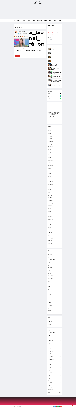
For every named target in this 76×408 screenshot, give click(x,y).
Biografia (50, 345)
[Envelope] (61, 406)
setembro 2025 (50, 146)
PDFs (34, 20)
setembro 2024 (50, 165)
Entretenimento (50, 275)
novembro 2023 (50, 181)
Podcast (49, 302)
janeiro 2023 (50, 197)
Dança (49, 270)
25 (52, 35)
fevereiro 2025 (50, 157)
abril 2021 (49, 230)
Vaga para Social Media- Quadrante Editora (56, 77)
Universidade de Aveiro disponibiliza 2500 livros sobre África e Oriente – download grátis (54, 107)
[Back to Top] (72, 405)
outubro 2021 (50, 221)
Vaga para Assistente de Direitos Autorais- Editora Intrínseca (55, 50)
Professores (50, 96)
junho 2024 (49, 170)
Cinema (49, 262)
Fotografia (49, 281)
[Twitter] (55, 406)
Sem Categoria (50, 389)
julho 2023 (49, 187)
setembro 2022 (50, 203)
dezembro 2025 (50, 141)
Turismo (24, 20)
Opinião (49, 292)
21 (57, 34)
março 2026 (50, 136)
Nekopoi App (50, 112)
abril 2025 (49, 154)
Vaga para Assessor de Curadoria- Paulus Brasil (56, 73)
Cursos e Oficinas (54, 63)
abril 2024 (49, 173)
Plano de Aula (39, 20)
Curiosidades (50, 267)
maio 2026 (49, 133)
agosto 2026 (50, 128)
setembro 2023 (50, 184)
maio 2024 (49, 171)
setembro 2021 (50, 222)
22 (59, 34)
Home (14, 20)
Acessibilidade (51, 338)
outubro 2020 (50, 240)
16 (48, 34)
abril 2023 (49, 192)
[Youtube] (56, 406)
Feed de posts (50, 321)
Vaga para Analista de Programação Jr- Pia (56, 57)
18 (52, 34)
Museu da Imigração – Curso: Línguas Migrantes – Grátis (55, 65)
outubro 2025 (50, 144)
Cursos (29, 20)
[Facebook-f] (53, 406)
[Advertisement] (38, 11)
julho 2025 (49, 149)
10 (50, 32)
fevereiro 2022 (50, 214)
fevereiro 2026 (50, 138)
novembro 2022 (50, 200)
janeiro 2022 (50, 216)
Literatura (49, 284)
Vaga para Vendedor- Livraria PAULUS (55, 69)
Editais (45, 20)
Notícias (49, 291)
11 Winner (49, 118)
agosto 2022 (50, 205)
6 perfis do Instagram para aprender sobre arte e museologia (28, 50)
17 (50, 34)
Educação (49, 273)
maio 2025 (49, 152)
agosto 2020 (50, 243)
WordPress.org (50, 324)
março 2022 (50, 213)
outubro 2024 (50, 163)
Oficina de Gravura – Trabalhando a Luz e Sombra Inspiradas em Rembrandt (56, 81)
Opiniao (55, 20)
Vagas (50, 20)
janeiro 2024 (50, 178)
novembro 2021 (50, 219)
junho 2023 (49, 189)
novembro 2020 (50, 238)
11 (52, 32)
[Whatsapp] (58, 406)
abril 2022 (49, 211)
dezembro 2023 (50, 179)
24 (50, 35)
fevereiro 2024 (50, 176)
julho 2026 (49, 130)
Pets (49, 299)
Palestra (49, 294)
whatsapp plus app (51, 116)
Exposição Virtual (50, 278)
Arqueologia (50, 254)
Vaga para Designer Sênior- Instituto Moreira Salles (56, 54)
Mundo (49, 286)
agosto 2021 (50, 224)
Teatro (49, 308)
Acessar (49, 319)
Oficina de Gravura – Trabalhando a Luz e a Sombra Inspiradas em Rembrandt (56, 86)
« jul (48, 41)
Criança (50, 348)
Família (50, 361)
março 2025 (50, 155)
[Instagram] (59, 406)
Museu (50, 367)
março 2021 (50, 232)
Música (49, 289)
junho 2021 (49, 227)
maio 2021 (49, 229)
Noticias (18, 20)
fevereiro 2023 (50, 195)
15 (59, 32)
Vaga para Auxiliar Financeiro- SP (56, 61)
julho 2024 (49, 168)
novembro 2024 (50, 162)
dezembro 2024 (50, 160)
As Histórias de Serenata (51, 259)
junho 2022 (49, 208)
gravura (49, 283)
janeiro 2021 (50, 235)
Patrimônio (50, 372)
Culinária (49, 265)
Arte (52, 79)
